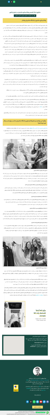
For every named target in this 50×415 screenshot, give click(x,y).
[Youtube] (40, 401)
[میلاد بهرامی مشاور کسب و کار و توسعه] (37, 371)
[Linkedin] (9, 2)
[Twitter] (44, 401)
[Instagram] (11, 2)
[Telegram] (37, 401)
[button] (41, 2)
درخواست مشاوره (39, 295)
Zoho (41, 107)
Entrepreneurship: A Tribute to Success (39, 380)
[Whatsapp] (14, 2)
